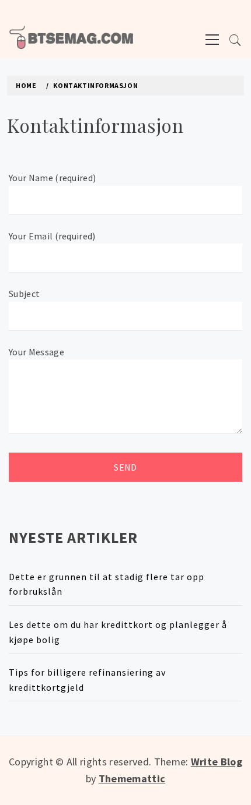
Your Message (36, 352)
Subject (24, 293)
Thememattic (132, 778)
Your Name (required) (52, 177)
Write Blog (216, 761)
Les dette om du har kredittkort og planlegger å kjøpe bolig (118, 632)
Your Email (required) (52, 236)
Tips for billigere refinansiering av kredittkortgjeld (87, 679)
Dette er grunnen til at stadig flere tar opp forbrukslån (106, 584)
